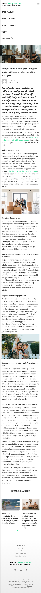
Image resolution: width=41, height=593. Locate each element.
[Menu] (38, 4)
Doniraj (20, 548)
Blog (20, 551)
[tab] (13, 530)
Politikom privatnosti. (23, 587)
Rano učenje (8, 18)
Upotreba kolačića (20, 556)
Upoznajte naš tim (20, 545)
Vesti (4, 32)
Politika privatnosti (20, 553)
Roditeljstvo (9, 25)
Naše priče (7, 38)
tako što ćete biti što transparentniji (22, 171)
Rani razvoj (8, 12)
